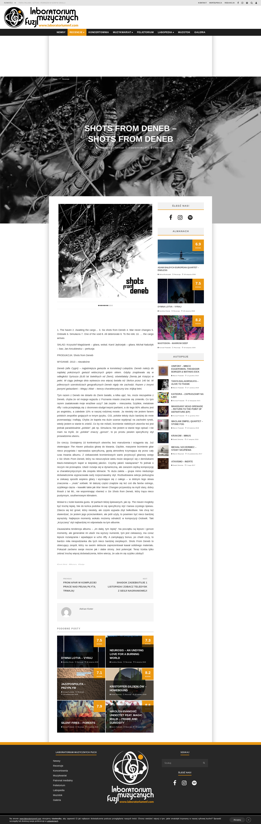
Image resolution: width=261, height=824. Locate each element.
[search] (204, 763)
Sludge (82, 564)
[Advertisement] (130, 56)
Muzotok (184, 32)
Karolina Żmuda (164, 311)
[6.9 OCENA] (181, 263)
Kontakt (202, 3)
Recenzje (119, 147)
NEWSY (61, 32)
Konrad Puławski (165, 347)
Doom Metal (62, 564)
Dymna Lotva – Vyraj (169, 306)
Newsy (56, 761)
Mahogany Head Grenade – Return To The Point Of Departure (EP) (187, 409)
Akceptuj (237, 820)
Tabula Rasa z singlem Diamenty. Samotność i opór (43, 3)
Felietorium (145, 32)
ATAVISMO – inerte (182, 461)
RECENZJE (76, 32)
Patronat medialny (63, 780)
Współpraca (215, 3)
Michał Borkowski (165, 274)
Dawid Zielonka (177, 439)
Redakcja (230, 3)
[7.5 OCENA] (181, 302)
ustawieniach (52, 821)
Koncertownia (98, 32)
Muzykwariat (122, 32)
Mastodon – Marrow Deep (173, 343)
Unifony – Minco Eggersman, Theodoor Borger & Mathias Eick (185, 369)
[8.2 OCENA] (181, 339)
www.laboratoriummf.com (30, 818)
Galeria (199, 32)
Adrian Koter (104, 147)
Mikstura (73, 564)
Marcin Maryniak (178, 454)
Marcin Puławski (178, 375)
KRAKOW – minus (181, 436)
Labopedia (165, 32)
